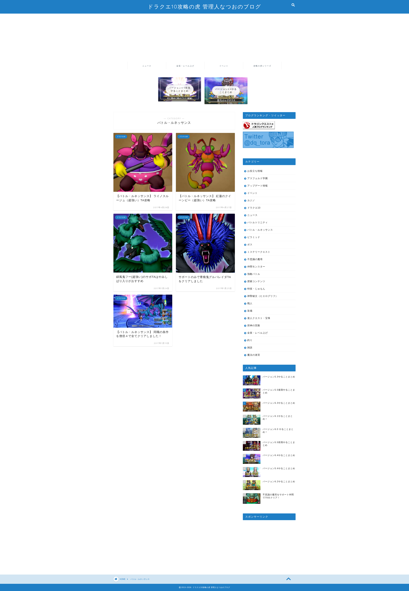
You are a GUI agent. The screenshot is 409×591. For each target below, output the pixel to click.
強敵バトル (253, 274)
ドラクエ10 (253, 207)
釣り (249, 340)
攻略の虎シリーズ (262, 66)
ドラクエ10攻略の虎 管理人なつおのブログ (204, 6)
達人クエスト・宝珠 (258, 318)
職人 (249, 303)
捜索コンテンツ (256, 281)
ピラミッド (253, 237)
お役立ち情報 (255, 171)
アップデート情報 (257, 185)
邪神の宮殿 (253, 325)
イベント (223, 66)
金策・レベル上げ (185, 66)
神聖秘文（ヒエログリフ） (262, 296)
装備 (249, 310)
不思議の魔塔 (255, 259)
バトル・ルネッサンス (260, 229)
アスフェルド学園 (257, 178)
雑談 (249, 347)
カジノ (251, 200)
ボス (249, 244)
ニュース (146, 66)
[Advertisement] (204, 37)
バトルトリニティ (257, 222)
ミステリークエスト (258, 251)
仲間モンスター (256, 266)
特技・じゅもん (256, 288)
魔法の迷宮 (253, 354)
